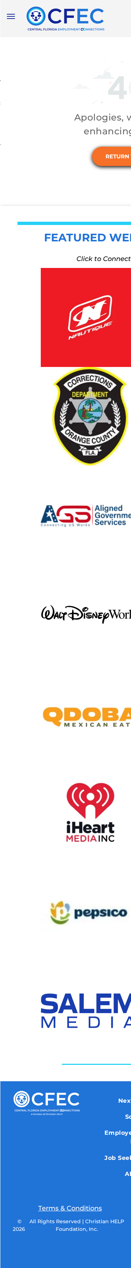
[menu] (11, 16)
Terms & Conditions (70, 1208)
